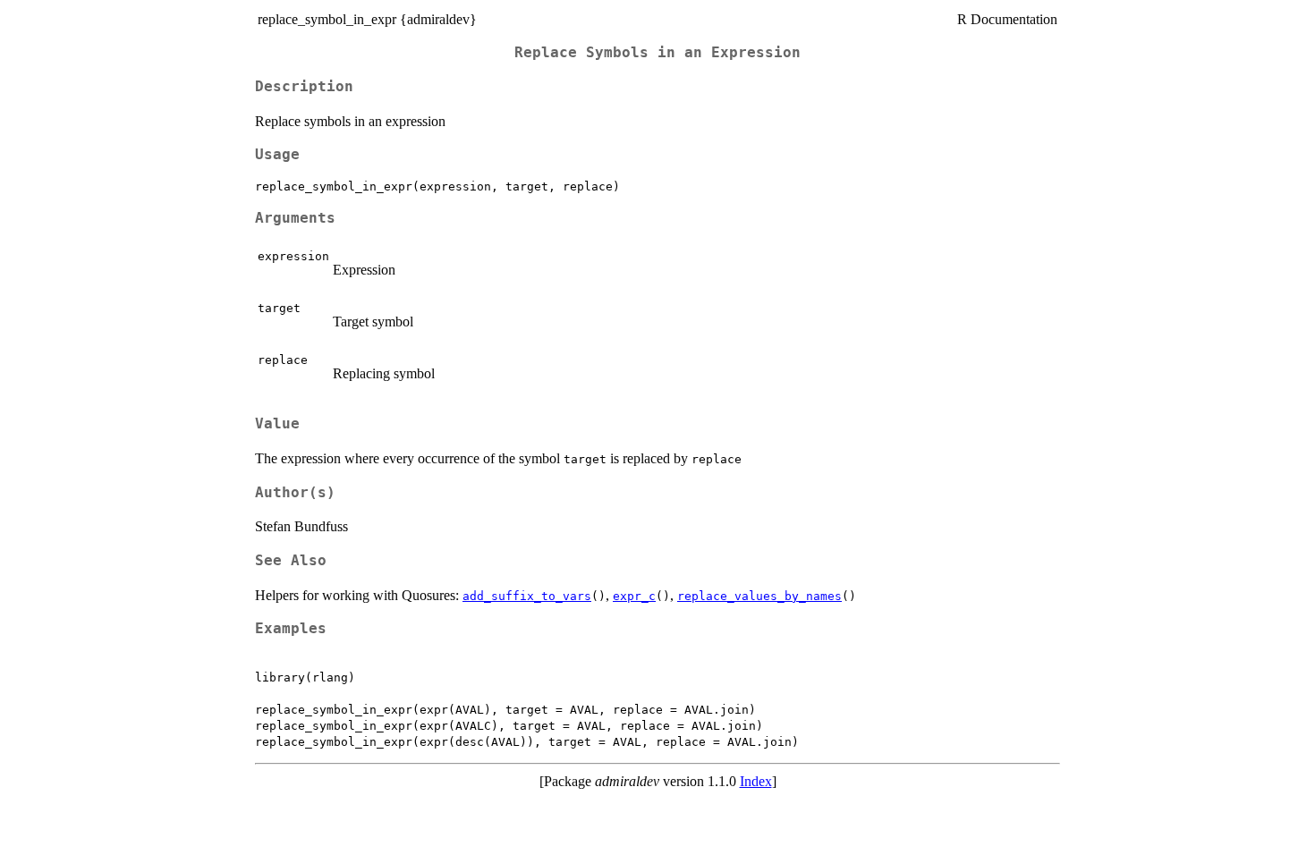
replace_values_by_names (759, 596)
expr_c (634, 596)
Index (756, 781)
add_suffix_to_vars (526, 596)
